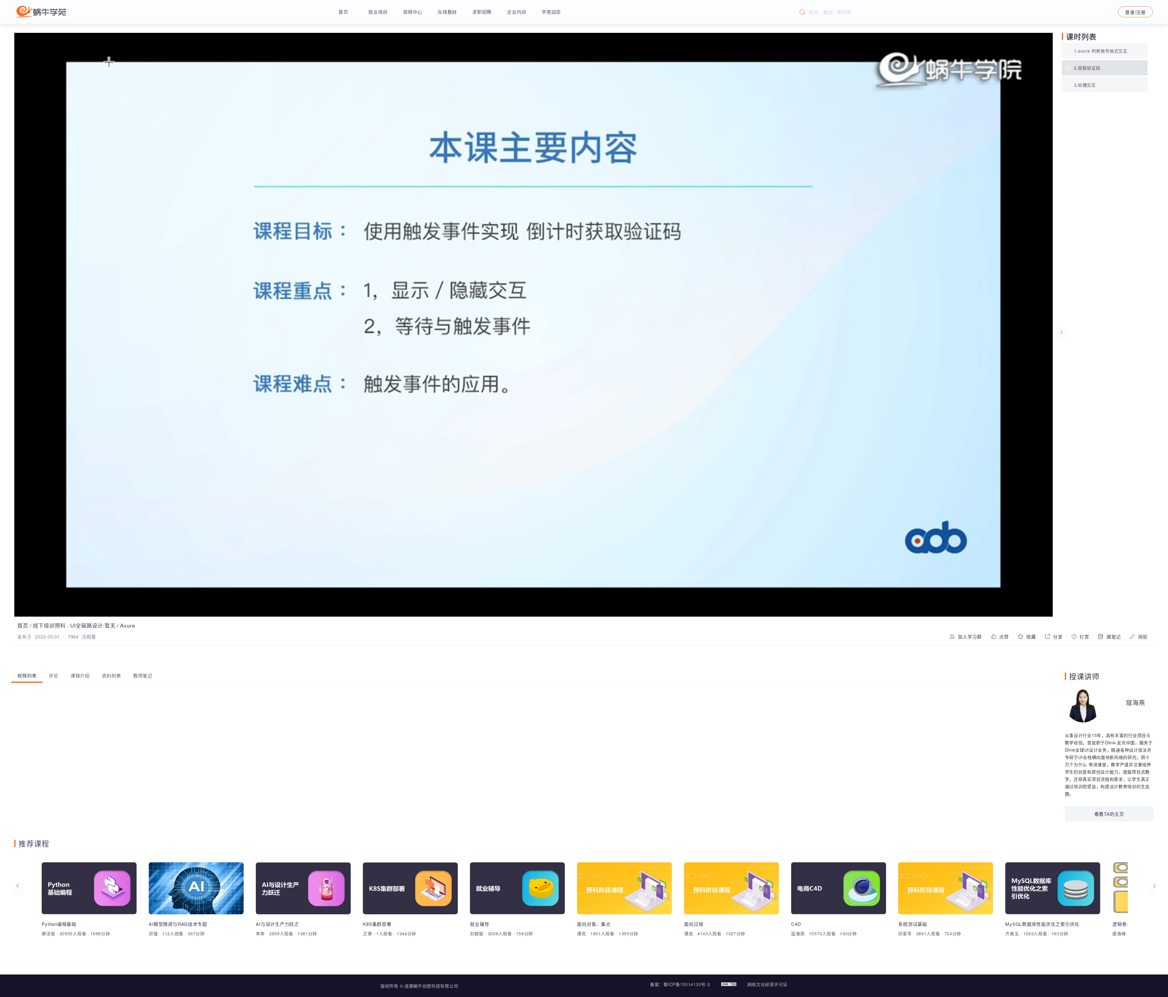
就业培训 (378, 12)
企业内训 (516, 12)
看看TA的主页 (1109, 814)
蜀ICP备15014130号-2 (686, 984)
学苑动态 (551, 12)
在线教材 (447, 12)
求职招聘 (482, 12)
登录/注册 (1135, 12)
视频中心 (412, 12)
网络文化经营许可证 (767, 984)
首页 (343, 12)
